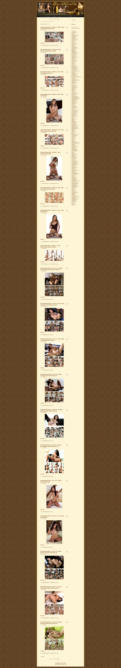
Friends (68, 16)
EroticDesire (74, 67)
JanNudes (73, 103)
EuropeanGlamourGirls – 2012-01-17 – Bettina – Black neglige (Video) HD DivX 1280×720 (51, 445)
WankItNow (73, 198)
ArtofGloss (73, 39)
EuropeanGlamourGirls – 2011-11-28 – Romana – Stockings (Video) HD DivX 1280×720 (51, 375)
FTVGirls (73, 90)
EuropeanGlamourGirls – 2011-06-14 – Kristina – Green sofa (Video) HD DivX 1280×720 (51, 622)
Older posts (42, 656)
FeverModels (74, 85)
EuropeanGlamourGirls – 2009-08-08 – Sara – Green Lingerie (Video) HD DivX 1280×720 (52, 130)
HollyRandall (74, 102)
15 (56, 19)
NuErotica (73, 137)
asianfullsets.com (57, 664)
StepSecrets (74, 166)
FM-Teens (73, 88)
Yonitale (73, 203)
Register (71, 16)
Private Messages (54, 16)
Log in (74, 16)
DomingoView (74, 60)
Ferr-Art (73, 84)
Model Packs (60, 16)
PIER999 (73, 144)
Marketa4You (74, 114)
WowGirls (73, 201)
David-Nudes (74, 56)
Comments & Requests (47, 16)
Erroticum (73, 72)
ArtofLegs (73, 40)
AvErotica (73, 44)
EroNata (73, 64)
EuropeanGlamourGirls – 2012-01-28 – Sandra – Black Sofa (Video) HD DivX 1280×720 (51, 552)
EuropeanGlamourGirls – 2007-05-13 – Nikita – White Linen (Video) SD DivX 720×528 (52, 28)
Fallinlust (73, 81)
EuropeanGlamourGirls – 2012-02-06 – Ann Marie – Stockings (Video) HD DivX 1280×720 (51, 410)
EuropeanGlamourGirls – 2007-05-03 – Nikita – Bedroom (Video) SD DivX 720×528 (50, 50)
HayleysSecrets (74, 99)
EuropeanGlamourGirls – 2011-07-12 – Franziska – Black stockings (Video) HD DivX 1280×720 (51, 268)
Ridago (73, 152)
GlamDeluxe (74, 94)
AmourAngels (74, 35)
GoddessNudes (74, 98)
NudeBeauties (74, 135)
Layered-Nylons (74, 111)
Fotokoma (73, 89)
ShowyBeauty (74, 162)
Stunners (73, 171)
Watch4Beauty (74, 199)
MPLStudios (74, 126)
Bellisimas (73, 49)
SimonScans (74, 163)
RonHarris (73, 155)
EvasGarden (74, 79)
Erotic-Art (73, 65)
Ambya (73, 34)
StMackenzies (74, 167)
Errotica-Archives (74, 70)
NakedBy (73, 129)
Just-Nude (73, 105)
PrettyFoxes (74, 148)
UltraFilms (73, 191)
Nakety (73, 131)
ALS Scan (73, 32)
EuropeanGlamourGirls (46, 45)
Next (58, 19)
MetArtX (73, 119)
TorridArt (73, 187)
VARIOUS (73, 193)
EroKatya (73, 62)
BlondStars (73, 51)
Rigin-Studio (74, 154)
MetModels (73, 121)
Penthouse (73, 141)
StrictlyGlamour (74, 170)
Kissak (73, 109)
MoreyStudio (74, 125)
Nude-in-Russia (74, 134)
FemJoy (73, 83)
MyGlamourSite (74, 127)
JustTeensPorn (74, 107)
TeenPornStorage (74, 180)
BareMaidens (74, 46)
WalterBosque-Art (75, 196)
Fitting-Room (74, 87)
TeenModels (74, 179)
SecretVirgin (74, 157)
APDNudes (73, 36)
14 (55, 19)
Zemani (73, 204)
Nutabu (73, 140)
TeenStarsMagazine (75, 182)
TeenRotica (73, 181)
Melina (73, 117)
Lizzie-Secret (74, 112)
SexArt (73, 159)
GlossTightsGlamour (75, 97)
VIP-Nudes (73, 194)
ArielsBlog (73, 37)
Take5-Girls (73, 174)
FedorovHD (73, 82)
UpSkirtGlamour (74, 192)
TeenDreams (74, 178)
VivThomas (73, 195)
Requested (52, 45)
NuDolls (73, 136)
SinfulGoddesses (74, 164)
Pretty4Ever (74, 147)
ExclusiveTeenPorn (75, 80)
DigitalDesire (74, 58)
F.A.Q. (64, 16)
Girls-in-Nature (74, 92)
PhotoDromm (74, 143)
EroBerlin (73, 61)
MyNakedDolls (74, 128)
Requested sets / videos (76, 28)
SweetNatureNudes (75, 173)
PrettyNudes (74, 149)
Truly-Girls (73, 188)
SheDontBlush (74, 161)
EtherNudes (74, 74)
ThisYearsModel (74, 186)
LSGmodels (74, 113)
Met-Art (73, 118)
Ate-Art (73, 42)
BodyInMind (74, 52)
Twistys (73, 189)
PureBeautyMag (74, 150)
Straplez (73, 169)
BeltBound (73, 50)
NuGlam (73, 139)
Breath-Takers (74, 53)
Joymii (73, 104)
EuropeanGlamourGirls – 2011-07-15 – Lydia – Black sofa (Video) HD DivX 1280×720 (52, 339)
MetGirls (73, 120)
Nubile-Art (73, 132)
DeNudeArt (73, 57)
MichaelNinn (74, 122)
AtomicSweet (74, 43)
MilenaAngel (74, 124)
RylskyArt (73, 156)
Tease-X (73, 176)
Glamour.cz (73, 95)
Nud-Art (73, 133)
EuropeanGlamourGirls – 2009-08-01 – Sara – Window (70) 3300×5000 (50, 153)
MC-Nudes (73, 116)
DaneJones (73, 54)
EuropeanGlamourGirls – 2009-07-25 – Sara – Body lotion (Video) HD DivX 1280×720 (51, 188)
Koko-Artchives (74, 110)
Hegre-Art (73, 101)
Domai (73, 59)
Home (41, 16)
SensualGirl (74, 158)
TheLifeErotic (74, 185)
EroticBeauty (74, 66)
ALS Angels (74, 31)
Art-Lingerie (74, 38)
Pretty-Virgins (74, 146)
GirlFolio (73, 91)
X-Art (72, 202)
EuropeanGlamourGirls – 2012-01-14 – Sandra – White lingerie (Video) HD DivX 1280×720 (51, 587)
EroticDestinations (75, 68)
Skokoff (73, 165)
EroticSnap (73, 69)
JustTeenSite (74, 106)
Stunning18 (73, 172)
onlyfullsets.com (63, 664)
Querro (73, 151)
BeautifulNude (74, 47)
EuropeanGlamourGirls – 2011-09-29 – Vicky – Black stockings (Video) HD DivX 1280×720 (52, 304)
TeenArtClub (74, 177)
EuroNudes (73, 75)
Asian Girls (73, 24)
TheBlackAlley (74, 184)
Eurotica (73, 77)
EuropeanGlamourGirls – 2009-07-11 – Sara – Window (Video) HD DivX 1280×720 (50, 246)
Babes (73, 45)
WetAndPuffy (74, 200)
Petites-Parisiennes (75, 142)
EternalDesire (74, 73)
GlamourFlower (74, 96)
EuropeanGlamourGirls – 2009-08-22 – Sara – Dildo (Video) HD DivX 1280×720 (51, 72)
